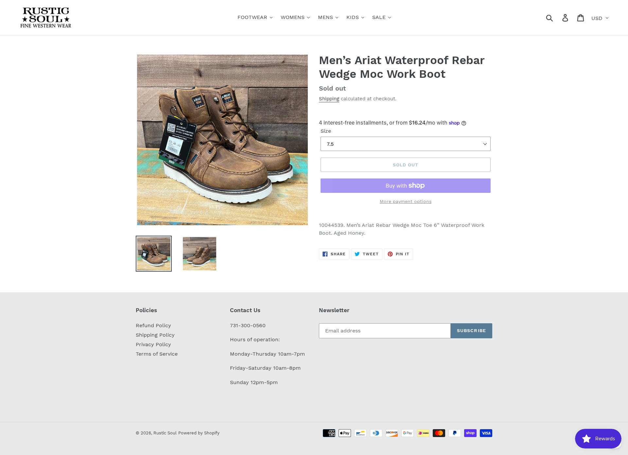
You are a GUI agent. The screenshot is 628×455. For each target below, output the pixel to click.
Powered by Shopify (198, 432)
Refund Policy (153, 325)
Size (326, 131)
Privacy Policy (153, 344)
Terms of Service (157, 354)
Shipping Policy (155, 335)
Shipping (329, 99)
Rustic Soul (165, 432)
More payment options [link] (405, 201)
